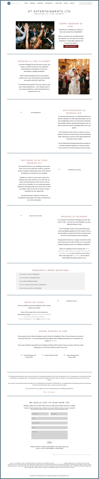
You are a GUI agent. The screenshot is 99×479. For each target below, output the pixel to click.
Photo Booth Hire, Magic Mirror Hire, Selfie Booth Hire (31, 464)
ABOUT (26, 3)
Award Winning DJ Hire (69, 463)
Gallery (68, 467)
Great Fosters (35, 317)
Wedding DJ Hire (40, 463)
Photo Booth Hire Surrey (64, 464)
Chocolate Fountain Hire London (64, 466)
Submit (49, 442)
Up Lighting (76, 256)
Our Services (18, 463)
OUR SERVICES (48, 3)
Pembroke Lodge (45, 319)
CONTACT (72, 3)
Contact (72, 467)
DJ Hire (23, 463)
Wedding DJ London (49, 463)
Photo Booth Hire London (50, 464)
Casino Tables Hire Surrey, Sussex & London (80, 464)
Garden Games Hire (29, 467)
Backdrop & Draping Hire (85, 466)
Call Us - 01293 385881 (85, 3)
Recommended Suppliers (53, 467)
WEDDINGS (32, 3)
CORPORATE (40, 3)
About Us (12, 463)
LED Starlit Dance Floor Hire (82, 463)
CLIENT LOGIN (58, 3)
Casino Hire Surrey (22, 466)
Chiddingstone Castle (29, 319)
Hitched (54, 341)
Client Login (62, 467)
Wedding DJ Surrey (59, 463)
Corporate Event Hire (30, 463)
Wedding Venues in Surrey (40, 467)
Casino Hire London (12, 466)
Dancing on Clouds (12, 464)
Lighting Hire (31, 466)
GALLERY (66, 3)
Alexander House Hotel (38, 314)
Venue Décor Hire (38, 466)
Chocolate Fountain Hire (49, 466)
